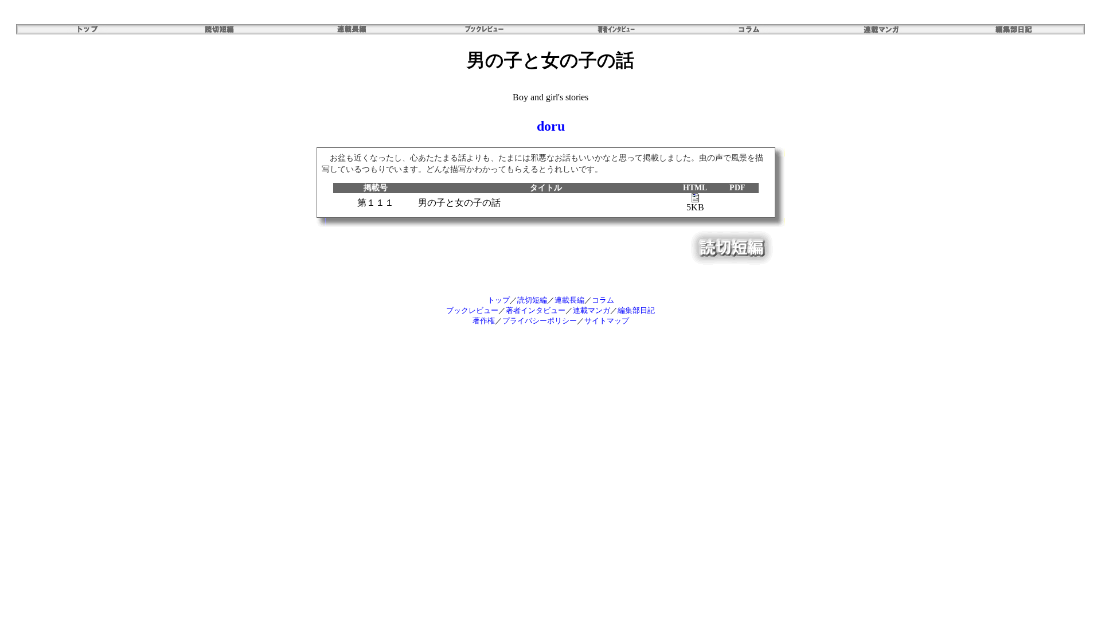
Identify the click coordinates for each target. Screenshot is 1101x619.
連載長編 (569, 300)
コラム (603, 300)
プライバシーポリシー (539, 320)
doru (551, 126)
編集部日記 (636, 310)
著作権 (484, 320)
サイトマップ (606, 320)
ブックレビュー (472, 310)
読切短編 (532, 300)
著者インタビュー (535, 310)
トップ (498, 300)
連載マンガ (591, 310)
